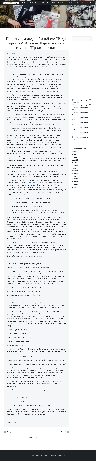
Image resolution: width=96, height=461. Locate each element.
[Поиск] (89, 39)
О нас (89, 3)
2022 (73, 163)
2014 (73, 184)
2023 (73, 160)
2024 (73, 157)
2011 (73, 187)
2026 (73, 152)
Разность (80, 3)
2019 (73, 171)
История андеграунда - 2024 (82, 105)
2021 (73, 165)
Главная (23, 3)
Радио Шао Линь (33, 183)
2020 (73, 168)
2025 (73, 154)
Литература (44, 3)
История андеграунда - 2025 (82, 100)
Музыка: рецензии (22, 420)
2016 (73, 179)
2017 (73, 176)
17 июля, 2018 (11, 54)
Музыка (33, 3)
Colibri (65, 455)
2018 (73, 173)
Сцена (71, 3)
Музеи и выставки (58, 3)
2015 (73, 181)
